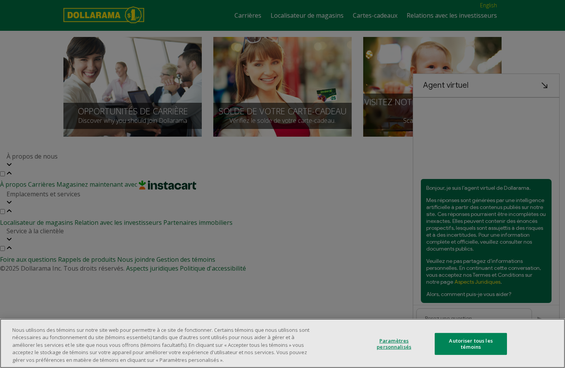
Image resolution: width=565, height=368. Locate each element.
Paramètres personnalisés (394, 343)
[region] (282, 343)
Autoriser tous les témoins (470, 343)
